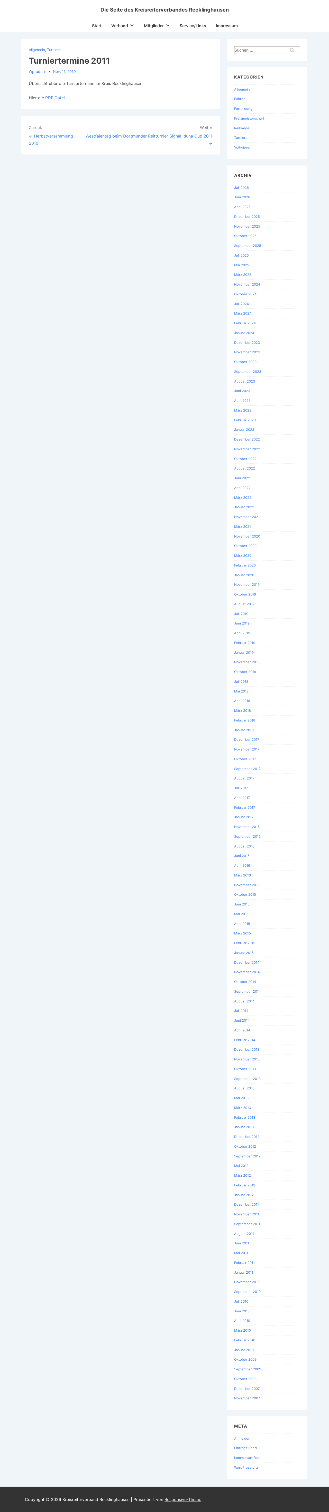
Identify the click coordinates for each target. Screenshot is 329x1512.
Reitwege (241, 128)
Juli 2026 (241, 188)
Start (97, 25)
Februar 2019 (244, 643)
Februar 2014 (244, 1040)
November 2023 (247, 352)
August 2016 (244, 846)
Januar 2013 (244, 1127)
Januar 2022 (244, 507)
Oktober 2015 (245, 894)
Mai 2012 (241, 1166)
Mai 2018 (241, 691)
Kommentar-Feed (247, 1458)
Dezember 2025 (247, 216)
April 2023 (242, 400)
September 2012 (247, 1156)
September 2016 (247, 836)
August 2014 (244, 1001)
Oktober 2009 (245, 1359)
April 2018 (242, 701)
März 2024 (242, 313)
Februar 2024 (245, 323)
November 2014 (247, 972)
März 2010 (242, 1330)
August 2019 (244, 604)
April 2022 (242, 488)
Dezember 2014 (246, 962)
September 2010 (247, 1292)
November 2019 (247, 584)
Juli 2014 (241, 1011)
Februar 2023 (245, 420)
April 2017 (242, 798)
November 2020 (247, 536)
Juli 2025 (241, 255)
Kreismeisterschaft (249, 118)
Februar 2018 (244, 720)
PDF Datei (55, 97)
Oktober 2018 (245, 672)
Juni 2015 (242, 904)
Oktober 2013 (245, 1069)
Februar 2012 (244, 1185)
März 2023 (242, 410)
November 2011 (246, 1214)
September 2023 (247, 371)
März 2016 (242, 875)
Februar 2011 (244, 1263)
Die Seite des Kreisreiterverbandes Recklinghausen (164, 10)
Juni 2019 (242, 623)
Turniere (54, 49)
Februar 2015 (244, 943)
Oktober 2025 (245, 236)
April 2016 (242, 865)
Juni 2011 (241, 1243)
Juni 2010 (242, 1311)
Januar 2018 (244, 730)
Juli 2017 (241, 788)
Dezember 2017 (246, 739)
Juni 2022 (242, 478)
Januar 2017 (243, 817)
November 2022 (247, 449)
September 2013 (247, 1079)
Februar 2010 (244, 1340)
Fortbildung (243, 108)
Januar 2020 (244, 575)
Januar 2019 (244, 652)
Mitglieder (154, 25)
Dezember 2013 (246, 1049)
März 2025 (242, 274)
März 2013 (242, 1108)
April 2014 (242, 1030)
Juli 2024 (241, 304)
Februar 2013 (244, 1117)
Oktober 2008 (245, 1379)
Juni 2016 (242, 856)
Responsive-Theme (182, 1499)
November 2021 (247, 517)
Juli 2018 (241, 681)
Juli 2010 (241, 1301)
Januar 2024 (244, 333)
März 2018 (242, 710)
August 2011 (244, 1234)
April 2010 (242, 1321)
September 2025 (247, 245)
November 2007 (247, 1398)
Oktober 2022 (245, 459)
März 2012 (242, 1175)
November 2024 (247, 284)
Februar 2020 (245, 565)
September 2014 (247, 991)
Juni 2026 (242, 197)
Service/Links (193, 25)
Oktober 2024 (245, 294)
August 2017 (244, 778)
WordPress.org (246, 1467)
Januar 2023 (244, 429)
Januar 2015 (244, 953)
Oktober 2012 (245, 1146)
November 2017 (246, 749)
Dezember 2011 (246, 1204)
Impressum (227, 25)
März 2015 (242, 933)
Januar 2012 (244, 1195)
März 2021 (242, 526)
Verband (119, 25)
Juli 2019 (241, 614)
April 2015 (242, 924)
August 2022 (244, 468)
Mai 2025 (241, 265)
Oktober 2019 (245, 594)
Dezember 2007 (247, 1389)
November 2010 (247, 1282)
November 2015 (247, 885)
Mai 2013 (241, 1098)
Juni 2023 (242, 391)
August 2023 (244, 381)
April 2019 (242, 633)
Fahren (239, 99)
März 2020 (242, 555)
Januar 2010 (244, 1350)
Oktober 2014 (245, 982)
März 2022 (242, 497)
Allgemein (37, 49)
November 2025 (247, 226)
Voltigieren (242, 147)
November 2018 (247, 662)
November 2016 (247, 827)
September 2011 (247, 1224)
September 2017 (247, 769)
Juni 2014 (242, 1020)
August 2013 (244, 1088)
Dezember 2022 (247, 439)
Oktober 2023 (245, 362)
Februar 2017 (244, 807)
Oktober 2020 (245, 546)
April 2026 (242, 207)
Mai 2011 (241, 1253)
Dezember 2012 (246, 1137)
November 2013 (247, 1059)
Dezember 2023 (247, 342)
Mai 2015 (241, 914)
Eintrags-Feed (245, 1448)
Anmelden (242, 1438)
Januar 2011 (243, 1272)
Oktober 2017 (245, 759)
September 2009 (247, 1369)
